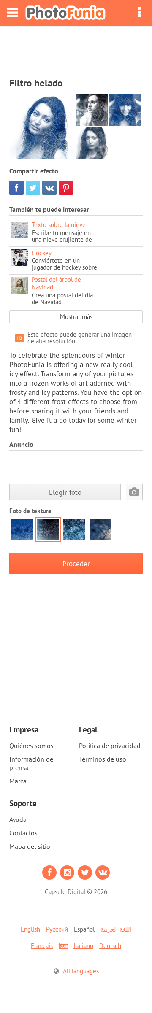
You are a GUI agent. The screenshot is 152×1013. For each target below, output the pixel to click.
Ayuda (18, 819)
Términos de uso (102, 759)
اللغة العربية (116, 929)
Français (42, 946)
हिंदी (63, 946)
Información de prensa (31, 763)
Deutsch (110, 946)
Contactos (23, 833)
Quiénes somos (31, 745)
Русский (57, 929)
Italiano (83, 946)
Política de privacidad (110, 745)
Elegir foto (65, 492)
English (30, 929)
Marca (18, 781)
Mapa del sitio (29, 846)
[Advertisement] (76, 49)
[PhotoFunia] (65, 13)
